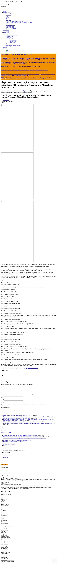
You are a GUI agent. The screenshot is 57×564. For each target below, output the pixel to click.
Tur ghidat (8, 20)
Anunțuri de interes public (12, 35)
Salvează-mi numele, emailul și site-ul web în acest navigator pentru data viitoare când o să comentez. (24, 405)
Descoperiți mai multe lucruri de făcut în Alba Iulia (14, 441)
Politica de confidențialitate (9, 444)
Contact (5, 47)
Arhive (2, 430)
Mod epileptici (4, 475)
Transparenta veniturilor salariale (13, 45)
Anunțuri (5, 33)
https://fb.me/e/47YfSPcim (32, 368)
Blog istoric (8, 46)
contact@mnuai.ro (7, 454)
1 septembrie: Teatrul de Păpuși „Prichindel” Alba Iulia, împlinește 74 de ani (20, 435)
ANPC (4, 445)
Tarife (7, 18)
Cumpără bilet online (10, 13)
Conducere (8, 15)
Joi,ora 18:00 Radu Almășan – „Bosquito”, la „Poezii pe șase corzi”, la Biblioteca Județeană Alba (24, 438)
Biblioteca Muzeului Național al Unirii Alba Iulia (17, 21)
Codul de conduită (10, 26)
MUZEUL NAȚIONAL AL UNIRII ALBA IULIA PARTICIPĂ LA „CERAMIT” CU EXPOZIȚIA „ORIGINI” (24, 70)
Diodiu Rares (6, 100)
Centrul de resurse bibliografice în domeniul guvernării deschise (17, 440)
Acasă (4, 11)
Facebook (5, 457)
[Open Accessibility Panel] (1, 562)
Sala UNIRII (6, 30)
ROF (7, 16)
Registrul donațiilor (10, 25)
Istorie (7, 17)
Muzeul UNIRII (6, 12)
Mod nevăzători (4, 482)
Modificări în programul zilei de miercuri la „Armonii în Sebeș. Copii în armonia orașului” (23, 436)
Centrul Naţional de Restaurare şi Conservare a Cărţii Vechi (19, 22)
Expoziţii (11, 38)
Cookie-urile (6, 442)
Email (2, 399)
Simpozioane (12, 42)
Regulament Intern (10, 27)
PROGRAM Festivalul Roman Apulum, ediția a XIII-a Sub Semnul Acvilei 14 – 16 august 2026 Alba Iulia (27, 78)
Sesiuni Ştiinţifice (13, 40)
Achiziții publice (9, 36)
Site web (2, 402)
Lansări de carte (12, 41)
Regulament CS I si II (11, 28)
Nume (2, 397)
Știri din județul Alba (7, 432)
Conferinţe (8, 43)
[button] (1, 498)
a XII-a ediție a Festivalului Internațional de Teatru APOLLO (16, 54)
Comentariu (4, 394)
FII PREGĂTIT (4, 464)
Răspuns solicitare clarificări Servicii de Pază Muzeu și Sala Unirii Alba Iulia (20, 66)
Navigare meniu (4, 558)
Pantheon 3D (9, 23)
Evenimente (6, 32)
